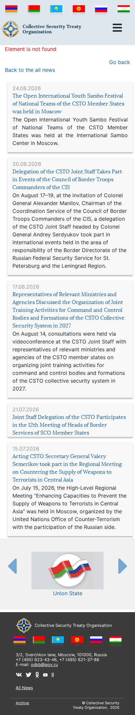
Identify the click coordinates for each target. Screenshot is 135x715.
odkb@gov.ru (44, 664)
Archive (22, 703)
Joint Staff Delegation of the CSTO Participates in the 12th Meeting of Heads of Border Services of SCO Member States (69, 425)
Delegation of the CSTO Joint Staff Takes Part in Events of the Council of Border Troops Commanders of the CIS (67, 179)
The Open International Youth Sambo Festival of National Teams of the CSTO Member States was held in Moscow (68, 104)
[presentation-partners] (12, 566)
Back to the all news (30, 70)
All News (24, 687)
